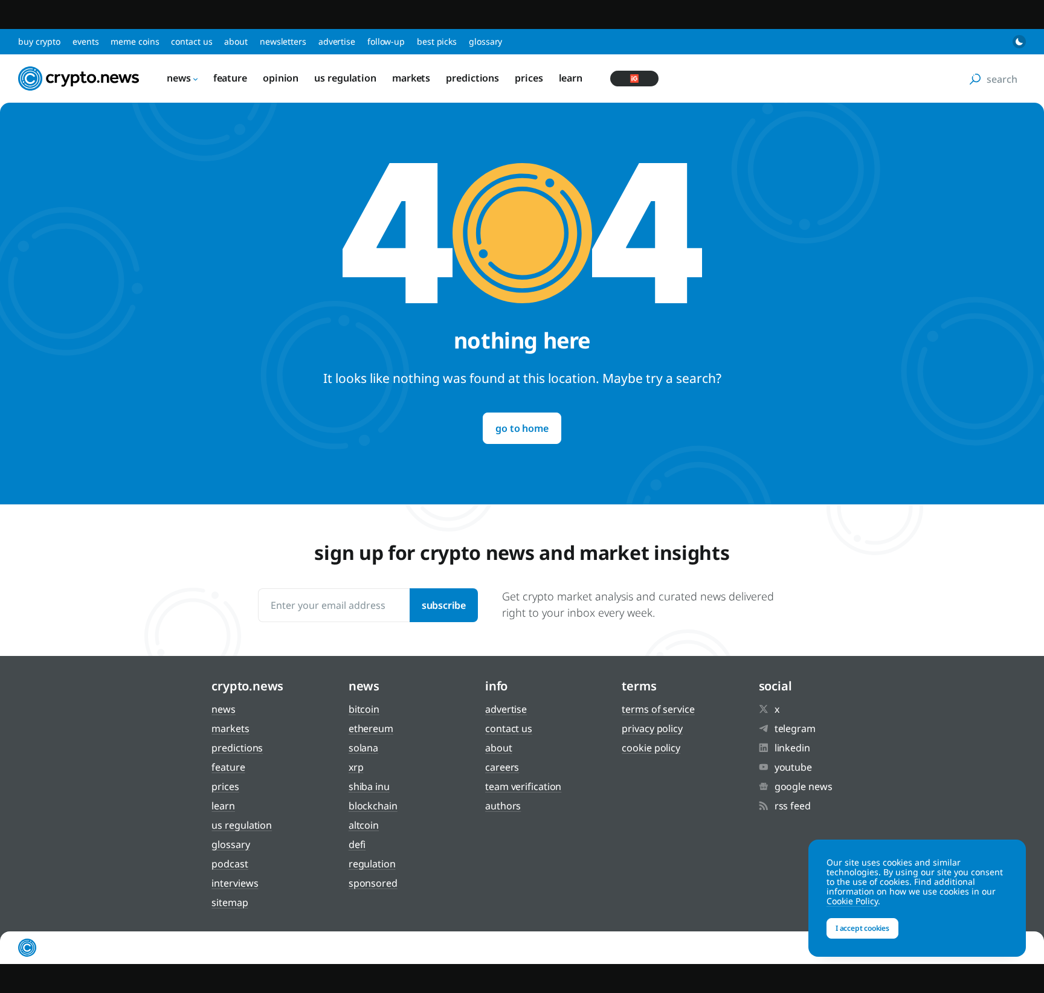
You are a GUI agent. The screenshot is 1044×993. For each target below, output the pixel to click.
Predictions (472, 78)
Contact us (191, 41)
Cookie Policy (651, 747)
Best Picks (437, 41)
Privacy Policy (652, 728)
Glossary (485, 41)
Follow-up (386, 41)
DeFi (357, 844)
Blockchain (373, 805)
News (179, 78)
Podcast (229, 863)
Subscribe (444, 605)
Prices (529, 78)
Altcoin (364, 825)
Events (85, 41)
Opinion (280, 78)
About (236, 41)
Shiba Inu (369, 786)
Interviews (234, 883)
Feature (230, 78)
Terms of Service (658, 709)
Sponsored (373, 883)
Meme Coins (135, 41)
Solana (363, 747)
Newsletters (283, 41)
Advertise (336, 41)
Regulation (372, 863)
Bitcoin (364, 709)
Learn (571, 78)
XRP (356, 767)
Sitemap (229, 902)
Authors (503, 805)
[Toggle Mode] (1019, 41)
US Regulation (345, 78)
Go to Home (521, 428)
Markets (411, 78)
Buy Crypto (39, 41)
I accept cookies (862, 928)
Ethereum (371, 728)
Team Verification (523, 786)
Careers (502, 767)
